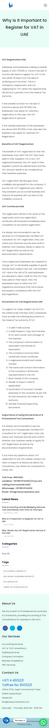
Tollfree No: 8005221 (17, 685)
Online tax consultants (15, 587)
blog (4, 553)
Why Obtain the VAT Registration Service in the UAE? (23, 531)
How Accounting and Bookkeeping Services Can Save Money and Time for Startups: (23, 508)
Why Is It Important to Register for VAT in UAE (22, 520)
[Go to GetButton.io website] (6, 725)
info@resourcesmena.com (15, 701)
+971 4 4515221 (13, 680)
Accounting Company (14, 571)
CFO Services (10, 582)
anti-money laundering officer (18, 576)
